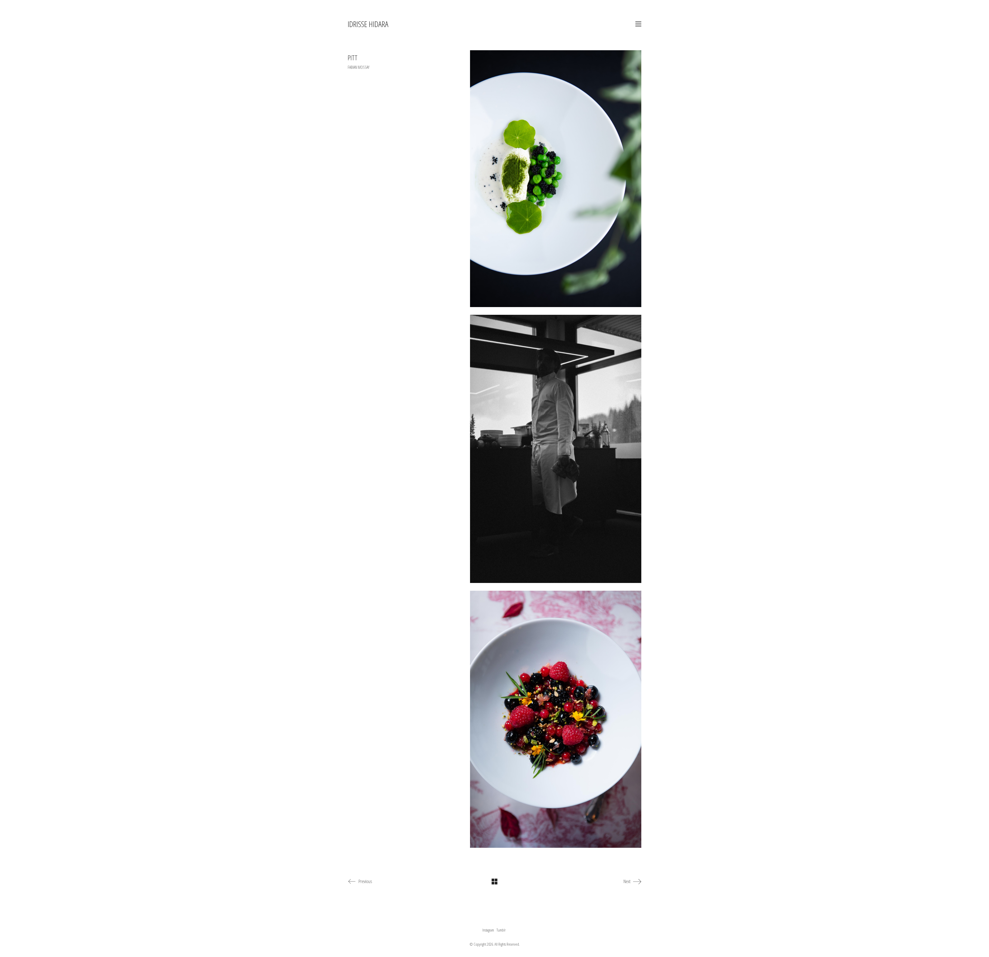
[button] (638, 24)
